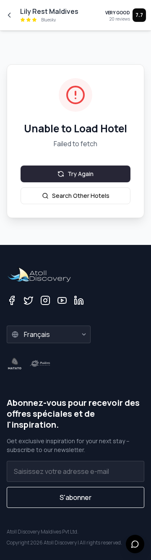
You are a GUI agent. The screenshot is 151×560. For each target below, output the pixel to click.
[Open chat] (135, 544)
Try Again (81, 174)
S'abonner (75, 497)
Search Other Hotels (80, 196)
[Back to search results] (9, 15)
